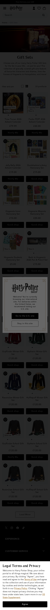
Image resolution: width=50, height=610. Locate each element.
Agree (25, 604)
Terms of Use (30, 580)
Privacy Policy (20, 589)
